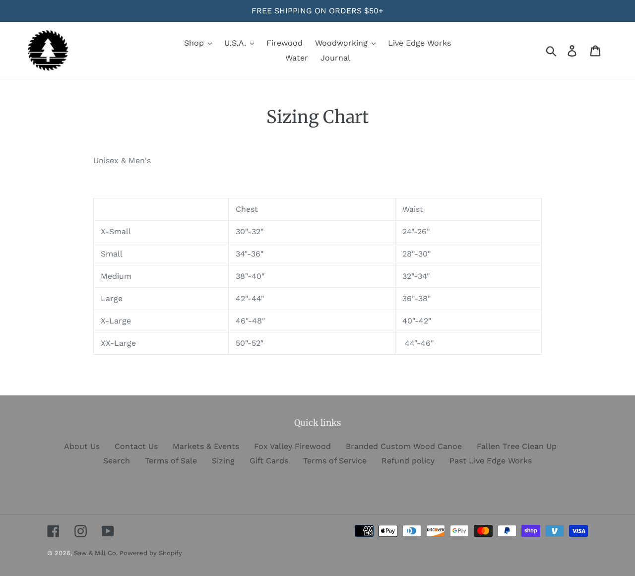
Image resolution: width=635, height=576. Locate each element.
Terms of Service (335, 460)
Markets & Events (206, 446)
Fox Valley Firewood (292, 446)
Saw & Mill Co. (97, 553)
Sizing (223, 460)
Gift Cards (269, 460)
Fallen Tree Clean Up (517, 446)
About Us (82, 446)
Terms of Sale (171, 460)
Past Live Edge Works (490, 460)
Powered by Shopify (151, 553)
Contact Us (136, 446)
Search (116, 460)
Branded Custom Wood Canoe (404, 446)
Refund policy (408, 460)
